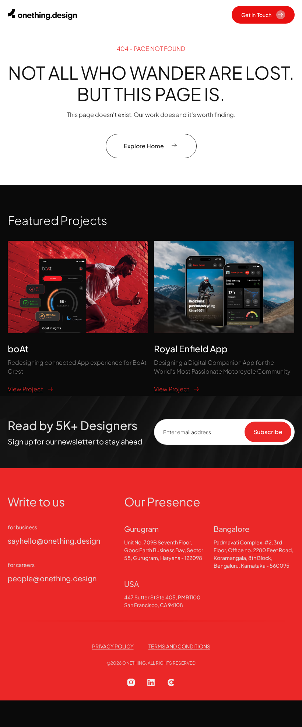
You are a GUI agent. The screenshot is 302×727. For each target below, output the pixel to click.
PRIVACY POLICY (113, 646)
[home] (44, 14)
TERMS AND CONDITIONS (179, 646)
